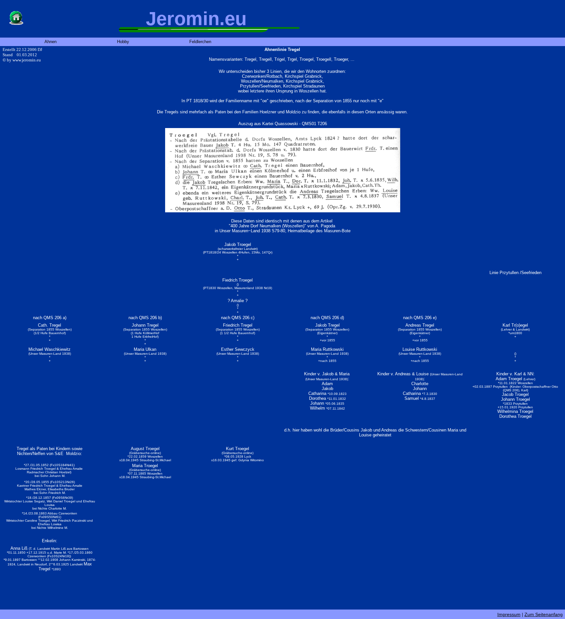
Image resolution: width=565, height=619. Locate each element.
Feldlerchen (200, 42)
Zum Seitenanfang (543, 614)
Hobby (123, 42)
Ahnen (50, 42)
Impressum (509, 614)
